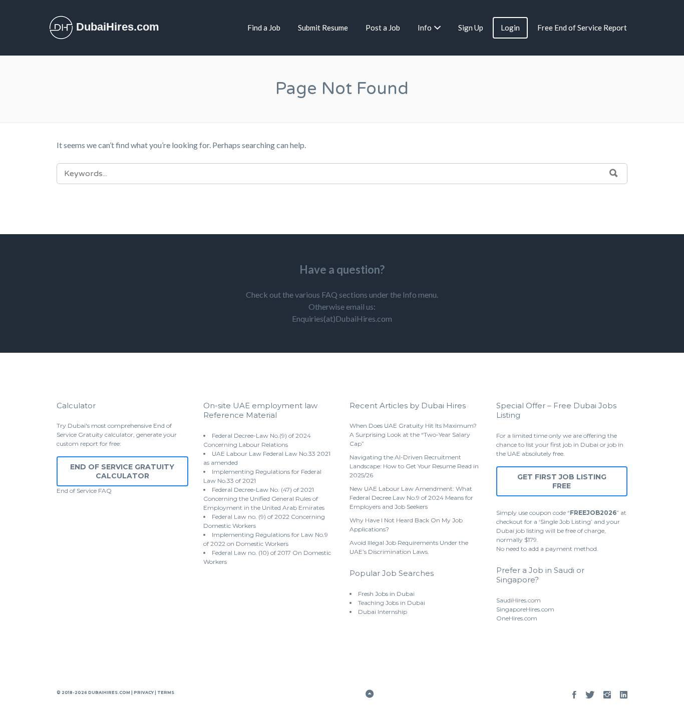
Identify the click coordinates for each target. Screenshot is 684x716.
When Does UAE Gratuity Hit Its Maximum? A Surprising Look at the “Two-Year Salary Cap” (413, 434)
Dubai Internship (382, 611)
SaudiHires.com (518, 600)
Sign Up (470, 27)
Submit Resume (323, 27)
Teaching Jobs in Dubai (391, 602)
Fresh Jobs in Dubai (386, 593)
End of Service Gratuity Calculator (122, 471)
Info (425, 27)
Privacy (144, 692)
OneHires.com (516, 618)
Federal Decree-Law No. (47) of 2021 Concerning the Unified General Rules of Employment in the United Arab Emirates (263, 498)
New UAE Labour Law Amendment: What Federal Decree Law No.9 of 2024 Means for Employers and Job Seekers (411, 497)
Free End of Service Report (582, 27)
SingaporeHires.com (525, 609)
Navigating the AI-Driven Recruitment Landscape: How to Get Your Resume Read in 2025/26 (414, 466)
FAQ (105, 490)
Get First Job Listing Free (561, 481)
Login (510, 27)
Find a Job (263, 27)
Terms (165, 692)
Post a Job (383, 27)
